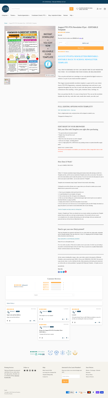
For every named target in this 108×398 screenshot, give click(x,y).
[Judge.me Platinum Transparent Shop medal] (68, 352)
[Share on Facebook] (59, 272)
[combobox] (40, 9)
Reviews (65, 15)
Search (5, 390)
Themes (12, 15)
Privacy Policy (89, 374)
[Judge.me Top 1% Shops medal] (75, 352)
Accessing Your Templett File (49, 372)
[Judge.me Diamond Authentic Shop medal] (50, 352)
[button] (61, 32)
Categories (5, 15)
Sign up (65, 381)
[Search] (71, 9)
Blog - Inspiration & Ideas (54, 15)
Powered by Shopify (8, 393)
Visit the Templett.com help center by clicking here (69, 209)
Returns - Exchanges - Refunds (93, 370)
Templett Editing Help (48, 374)
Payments (88, 372)
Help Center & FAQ (47, 370)
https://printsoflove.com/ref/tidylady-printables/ (69, 238)
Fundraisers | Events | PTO (39, 15)
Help (71, 15)
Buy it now (81, 48)
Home (5, 23)
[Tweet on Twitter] (61, 272)
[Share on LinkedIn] (63, 272)
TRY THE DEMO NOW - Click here (67, 110)
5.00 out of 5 (25, 285)
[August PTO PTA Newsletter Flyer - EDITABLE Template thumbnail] (7, 81)
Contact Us (45, 376)
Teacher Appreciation (23, 15)
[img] (10, 309)
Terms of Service (90, 376)
